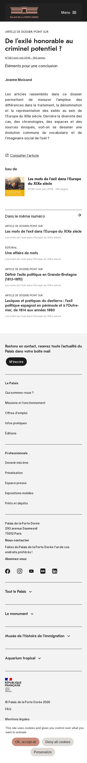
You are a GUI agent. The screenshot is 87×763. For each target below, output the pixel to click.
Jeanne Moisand (18, 80)
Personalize (43, 752)
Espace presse (16, 483)
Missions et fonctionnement (25, 403)
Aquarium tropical (20, 658)
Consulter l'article (24, 155)
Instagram (19, 571)
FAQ (8, 709)
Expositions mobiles (19, 493)
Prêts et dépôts (16, 503)
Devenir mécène (16, 462)
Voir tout (79, 216)
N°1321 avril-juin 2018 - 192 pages (25, 57)
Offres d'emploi (16, 413)
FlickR (42, 571)
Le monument (16, 614)
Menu (65, 12)
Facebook (7, 571)
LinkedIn (54, 571)
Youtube (31, 571)
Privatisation (14, 473)
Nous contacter (17, 540)
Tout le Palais (15, 591)
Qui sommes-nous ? (19, 392)
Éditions (10, 433)
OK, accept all (25, 742)
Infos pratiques (16, 423)
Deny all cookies (57, 742)
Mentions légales (17, 719)
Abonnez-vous (16, 559)
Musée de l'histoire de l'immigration (34, 636)
